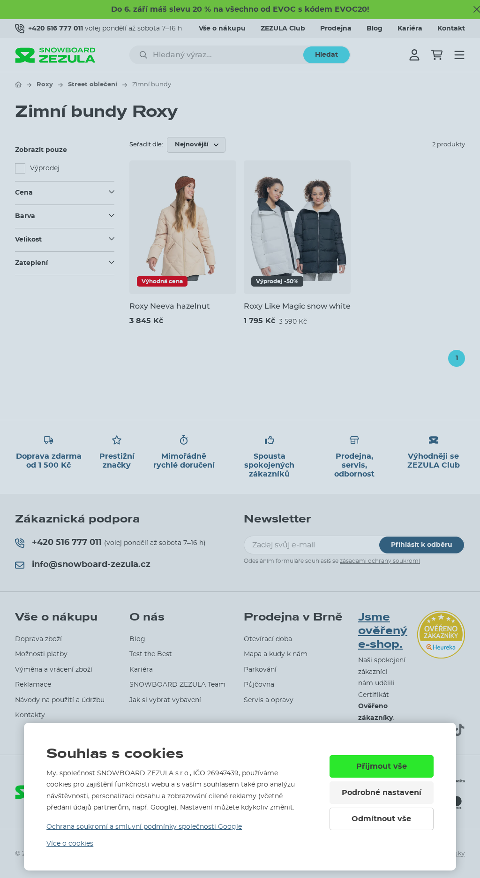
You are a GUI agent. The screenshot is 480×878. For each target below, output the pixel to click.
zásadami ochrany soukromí (380, 561)
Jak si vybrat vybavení (165, 700)
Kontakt (451, 28)
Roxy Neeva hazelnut (169, 306)
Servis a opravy (268, 700)
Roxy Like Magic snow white (297, 306)
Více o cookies (69, 843)
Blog (374, 28)
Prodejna (336, 28)
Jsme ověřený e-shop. (382, 631)
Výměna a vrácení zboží (53, 669)
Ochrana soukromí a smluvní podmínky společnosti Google (144, 827)
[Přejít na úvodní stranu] (18, 84)
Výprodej (45, 168)
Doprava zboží (38, 639)
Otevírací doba (268, 639)
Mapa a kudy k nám (276, 654)
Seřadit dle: (146, 145)
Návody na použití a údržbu (60, 700)
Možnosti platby (41, 654)
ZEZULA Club (283, 28)
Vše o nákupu (222, 28)
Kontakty (30, 715)
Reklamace (33, 684)
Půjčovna (259, 684)
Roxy (45, 85)
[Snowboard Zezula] (55, 55)
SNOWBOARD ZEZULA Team (177, 684)
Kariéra (410, 28)
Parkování (260, 669)
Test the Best (150, 654)
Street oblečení (92, 85)
